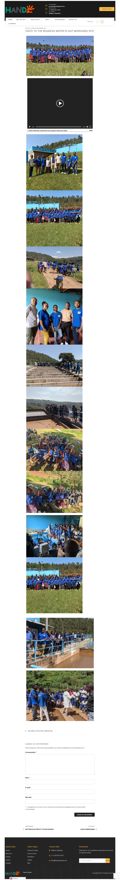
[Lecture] (30, 127)
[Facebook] (97, 21)
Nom (27, 778)
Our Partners (60, 19)
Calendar (12, 23)
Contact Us (73, 19)
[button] (60, 103)
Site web (28, 797)
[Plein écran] (90, 127)
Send (108, 860)
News (47, 19)
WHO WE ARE (20, 19)
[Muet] (87, 127)
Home (10, 19)
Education (49, 731)
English (15, 878)
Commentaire (30, 752)
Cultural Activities (36, 731)
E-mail (28, 787)
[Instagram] (102, 21)
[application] (60, 103)
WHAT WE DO (35, 19)
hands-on (42, 28)
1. (47, 130)
